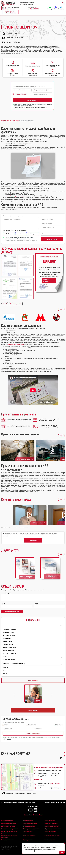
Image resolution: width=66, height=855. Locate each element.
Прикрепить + (33, 540)
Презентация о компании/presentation (14, 663)
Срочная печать (27, 831)
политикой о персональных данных (23, 105)
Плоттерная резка (50, 840)
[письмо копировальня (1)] (26, 289)
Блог (4, 670)
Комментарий (6, 593)
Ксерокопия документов (52, 826)
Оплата (35, 815)
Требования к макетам (9, 629)
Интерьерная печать (7, 840)
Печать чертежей (28, 820)
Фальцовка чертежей (51, 823)
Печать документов (29, 826)
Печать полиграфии (50, 831)
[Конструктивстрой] (9, 288)
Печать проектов (50, 820)
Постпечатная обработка (52, 835)
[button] (63, 17)
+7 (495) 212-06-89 (33, 9)
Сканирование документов (9, 829)
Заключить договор (46, 280)
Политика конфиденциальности (54, 802)
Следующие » (17, 303)
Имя (3, 603)
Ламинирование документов (31, 829)
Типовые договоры (8, 632)
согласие (19, 107)
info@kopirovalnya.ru (8, 9)
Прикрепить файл (21, 94)
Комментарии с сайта (9, 650)
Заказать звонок (33, 710)
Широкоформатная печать (52, 829)
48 (10, 303)
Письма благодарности (9, 653)
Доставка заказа (8, 644)
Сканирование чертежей (8, 823)
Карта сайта (27, 815)
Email (36, 603)
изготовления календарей (16, 344)
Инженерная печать (7, 820)
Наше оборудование (9, 659)
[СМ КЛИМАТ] (9, 266)
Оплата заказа (7, 638)
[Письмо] (26, 266)
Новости (5, 667)
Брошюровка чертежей (8, 826)
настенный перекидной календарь (15, 196)
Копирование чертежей (30, 823)
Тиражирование (27, 840)
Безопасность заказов (9, 647)
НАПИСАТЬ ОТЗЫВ (33, 680)
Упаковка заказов (8, 641)
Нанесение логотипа (29, 835)
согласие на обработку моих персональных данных (30, 104)
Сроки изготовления (9, 635)
